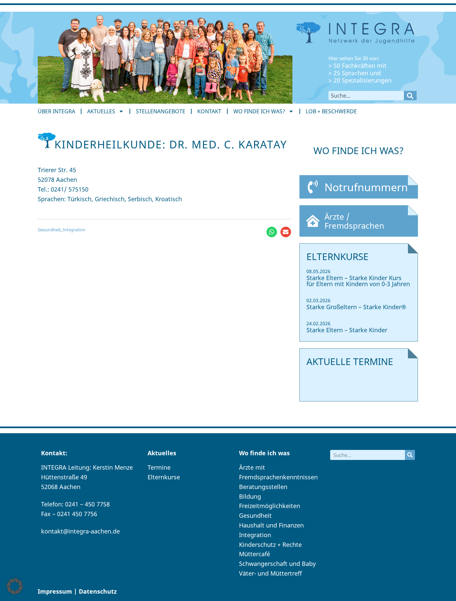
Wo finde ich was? (259, 111)
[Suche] (410, 95)
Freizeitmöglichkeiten (269, 506)
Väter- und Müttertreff (270, 573)
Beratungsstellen (263, 487)
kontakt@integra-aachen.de (80, 531)
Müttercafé (254, 554)
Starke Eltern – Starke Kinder (346, 330)
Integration (74, 230)
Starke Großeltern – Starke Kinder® (356, 307)
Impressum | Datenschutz (77, 591)
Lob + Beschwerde (331, 111)
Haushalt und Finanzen (271, 525)
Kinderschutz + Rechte (270, 544)
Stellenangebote (160, 111)
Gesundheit (49, 230)
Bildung (250, 496)
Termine (159, 467)
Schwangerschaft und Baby (277, 564)
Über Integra (56, 111)
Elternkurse (164, 477)
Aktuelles (101, 111)
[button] (271, 232)
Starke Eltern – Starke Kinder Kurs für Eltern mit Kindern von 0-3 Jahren (358, 281)
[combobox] (366, 95)
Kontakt (209, 111)
